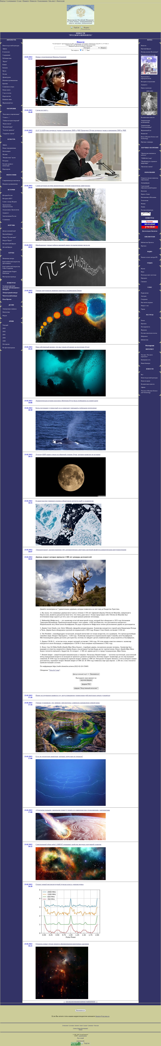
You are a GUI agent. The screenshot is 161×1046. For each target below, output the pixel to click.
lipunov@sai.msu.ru (102, 1016)
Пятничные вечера (8, 258)
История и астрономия (148, 81)
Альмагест (6, 213)
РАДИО (149, 251)
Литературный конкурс (10, 292)
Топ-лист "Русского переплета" (147, 355)
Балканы (5, 68)
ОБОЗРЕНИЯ (11, 108)
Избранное (144, 336)
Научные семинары (147, 142)
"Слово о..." (6, 117)
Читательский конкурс (10, 296)
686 (82, 1002)
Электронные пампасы (10, 309)
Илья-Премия (7, 299)
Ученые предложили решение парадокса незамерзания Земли (59, 290)
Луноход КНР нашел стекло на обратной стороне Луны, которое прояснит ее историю (68, 454)
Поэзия (5, 74)
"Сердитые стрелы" (9, 133)
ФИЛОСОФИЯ (11, 175)
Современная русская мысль (11, 180)
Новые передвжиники (9, 148)
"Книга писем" (7, 124)
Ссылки (85, 1025)
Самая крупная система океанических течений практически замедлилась (63, 186)
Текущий (5, 325)
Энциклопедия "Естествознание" (146, 126)
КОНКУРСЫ (11, 283)
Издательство (7, 96)
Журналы (144, 330)
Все (142, 374)
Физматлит (144, 133)
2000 (4, 338)
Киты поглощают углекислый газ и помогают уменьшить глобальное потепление (66, 408)
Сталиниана (6, 219)
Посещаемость (145, 327)
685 (79, 1002)
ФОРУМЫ (11, 225)
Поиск (143, 320)
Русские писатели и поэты (149, 333)
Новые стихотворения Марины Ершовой (51, 57)
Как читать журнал (147, 302)
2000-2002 (149, 91)
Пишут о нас (145, 305)
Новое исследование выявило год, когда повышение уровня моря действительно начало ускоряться (73, 695)
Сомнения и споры (8, 87)
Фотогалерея (6, 151)
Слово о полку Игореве (10, 201)
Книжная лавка (7, 99)
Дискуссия (60, 1)
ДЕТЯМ (11, 305)
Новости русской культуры (11, 45)
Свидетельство (77, 43)
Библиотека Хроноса (147, 242)
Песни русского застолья (148, 275)
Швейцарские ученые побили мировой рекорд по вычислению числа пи (63, 245)
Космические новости (147, 117)
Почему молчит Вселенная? (149, 52)
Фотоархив (6, 344)
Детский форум (7, 247)
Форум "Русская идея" (9, 237)
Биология (144, 191)
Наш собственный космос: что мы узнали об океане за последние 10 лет (62, 347)
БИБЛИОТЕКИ (150, 237)
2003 (4, 328)
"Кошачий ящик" (8, 127)
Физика (143, 203)
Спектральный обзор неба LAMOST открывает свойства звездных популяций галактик (68, 844)
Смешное (144, 281)
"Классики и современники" (11, 114)
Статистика (90, 1025)
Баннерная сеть (145, 360)
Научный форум (7, 234)
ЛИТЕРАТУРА (11, 40)
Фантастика (6, 312)
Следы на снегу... (42, 110)
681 (67, 1002)
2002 (4, 331)
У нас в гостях (7, 93)
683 (73, 1002)
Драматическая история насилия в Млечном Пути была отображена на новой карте (67, 401)
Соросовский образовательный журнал (149, 187)
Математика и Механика (148, 197)
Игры (142, 272)
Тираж (143, 309)
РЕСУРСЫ (149, 315)
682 (70, 1002)
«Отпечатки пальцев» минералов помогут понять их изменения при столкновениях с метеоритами (73, 810)
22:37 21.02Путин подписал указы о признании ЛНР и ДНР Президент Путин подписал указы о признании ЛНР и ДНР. (81, 130)
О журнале (144, 299)
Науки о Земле (145, 194)
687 (85, 1002)
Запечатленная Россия (9, 216)
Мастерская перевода (9, 276)
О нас (19, 1)
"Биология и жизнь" (147, 166)
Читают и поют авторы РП (149, 257)
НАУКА (149, 40)
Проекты (143, 323)
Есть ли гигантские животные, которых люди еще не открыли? (59, 756)
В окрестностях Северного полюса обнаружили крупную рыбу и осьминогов (65, 501)
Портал (2, 1)
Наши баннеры (145, 363)
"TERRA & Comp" (146, 158)
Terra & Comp (54, 670)
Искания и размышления (10, 80)
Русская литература (147, 210)
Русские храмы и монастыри (8, 164)
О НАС (150, 287)
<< (64, 1002)
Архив (81, 1025)
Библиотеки (144, 340)
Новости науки (145, 381)
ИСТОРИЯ (11, 189)
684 (76, 1002)
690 (94, 1002)
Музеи (143, 268)
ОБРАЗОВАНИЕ (149, 172)
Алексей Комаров (83, 1035)
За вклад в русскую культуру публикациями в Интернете (11, 287)
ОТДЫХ (149, 263)
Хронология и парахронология (8, 205)
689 (91, 1002)
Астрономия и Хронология (11, 210)
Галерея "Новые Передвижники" (80, 1028)
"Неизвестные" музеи (9, 157)
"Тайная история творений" (11, 120)
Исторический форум (9, 243)
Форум (5, 315)
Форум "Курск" (7, 240)
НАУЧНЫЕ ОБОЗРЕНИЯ (149, 147)
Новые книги (6, 90)
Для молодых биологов (149, 231)
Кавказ (5, 64)
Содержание (11, 1)
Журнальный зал (8, 103)
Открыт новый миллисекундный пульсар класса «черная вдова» (60, 884)
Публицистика (7, 58)
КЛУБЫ (11, 253)
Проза (4, 71)
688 (88, 1002)
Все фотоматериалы (9, 347)
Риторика (5, 161)
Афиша (5, 49)
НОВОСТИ (149, 369)
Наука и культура (146, 88)
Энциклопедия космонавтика (145, 121)
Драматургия (7, 77)
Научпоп (143, 246)
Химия (143, 207)
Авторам (143, 296)
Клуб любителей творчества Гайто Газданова (11, 267)
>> (97, 1002)
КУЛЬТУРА (11, 139)
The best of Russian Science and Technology (149, 391)
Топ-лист (51, 1)
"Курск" (5, 61)
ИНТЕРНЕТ (150, 349)
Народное (144, 278)
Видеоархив (6, 169)
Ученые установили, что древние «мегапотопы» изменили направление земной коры (68, 703)
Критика (5, 83)
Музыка (5, 154)
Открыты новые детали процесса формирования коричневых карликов (62, 944)
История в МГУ (7, 198)
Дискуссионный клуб (9, 231)
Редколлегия (144, 293)
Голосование (43, 1)
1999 (4, 341)
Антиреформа (145, 183)
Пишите (26, 1)
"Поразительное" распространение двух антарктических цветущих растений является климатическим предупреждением (81, 550)
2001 (4, 334)
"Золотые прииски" (8, 130)
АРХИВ (11, 321)
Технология (144, 200)
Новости (33, 1)
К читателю (6, 52)
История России (7, 195)
